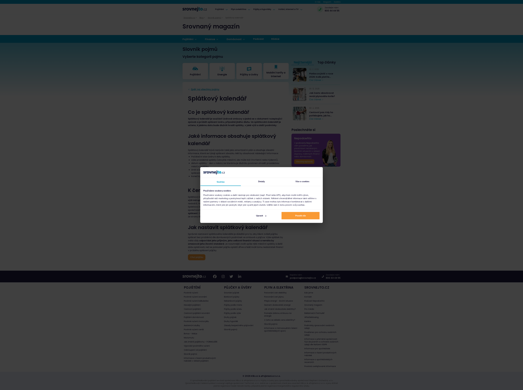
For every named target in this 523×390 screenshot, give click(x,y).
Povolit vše (300, 215)
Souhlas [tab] (221, 182)
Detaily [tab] (261, 181)
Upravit (259, 215)
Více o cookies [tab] (302, 181)
